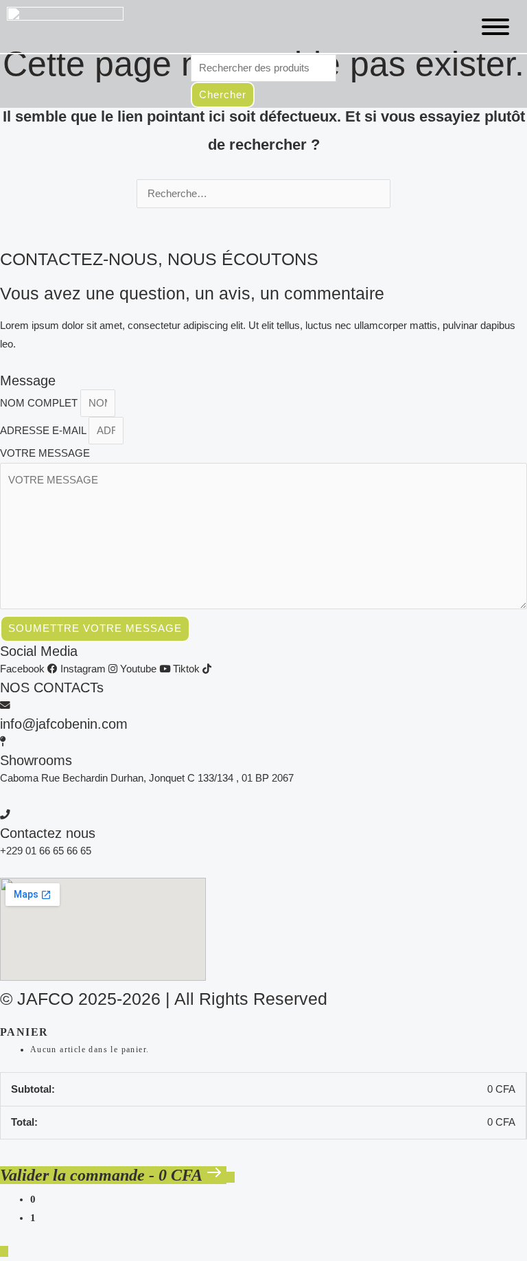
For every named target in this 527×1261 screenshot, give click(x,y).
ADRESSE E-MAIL (44, 430)
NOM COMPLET (40, 403)
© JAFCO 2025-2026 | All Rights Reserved (163, 998)
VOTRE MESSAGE (45, 453)
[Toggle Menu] (495, 27)
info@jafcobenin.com (64, 723)
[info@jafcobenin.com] (5, 705)
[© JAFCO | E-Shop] (65, 26)
